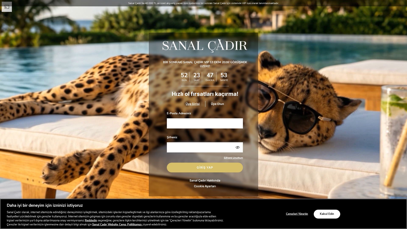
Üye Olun (217, 104)
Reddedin (91, 220)
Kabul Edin (327, 214)
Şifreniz (172, 137)
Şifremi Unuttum (233, 157)
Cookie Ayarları (205, 186)
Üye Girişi (193, 104)
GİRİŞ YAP (205, 167)
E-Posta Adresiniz (179, 113)
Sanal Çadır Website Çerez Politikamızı (117, 224)
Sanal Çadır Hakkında (205, 180)
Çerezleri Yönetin (297, 214)
